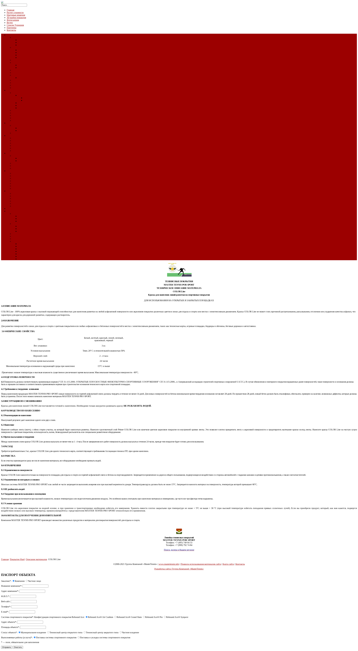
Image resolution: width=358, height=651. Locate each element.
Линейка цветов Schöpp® (24, 148)
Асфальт (22, 218)
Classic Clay (12, 191)
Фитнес (10, 171)
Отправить (6, 647)
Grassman (22, 95)
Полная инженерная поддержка (33, 254)
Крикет (15, 113)
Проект (15, 239)
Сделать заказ (24, 259)
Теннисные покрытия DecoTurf (27, 37)
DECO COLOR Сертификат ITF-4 (34, 40)
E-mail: (5, 612)
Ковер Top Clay (19, 125)
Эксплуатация (24, 130)
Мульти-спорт (19, 166)
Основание (17, 213)
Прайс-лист (17, 186)
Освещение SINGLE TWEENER (33, 226)
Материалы (17, 183)
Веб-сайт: (5, 601)
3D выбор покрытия (16, 17)
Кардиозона (18, 176)
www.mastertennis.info (169, 564)
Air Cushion (23, 50)
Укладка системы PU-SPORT (32, 158)
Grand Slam (23, 52)
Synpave (22, 57)
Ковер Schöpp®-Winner (23, 145)
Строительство (14, 211)
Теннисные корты (20, 93)
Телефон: (6, 606)
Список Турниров (15, 25)
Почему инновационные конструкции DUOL (40, 246)
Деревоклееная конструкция (25, 236)
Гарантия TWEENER (28, 231)
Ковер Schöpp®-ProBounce (25, 140)
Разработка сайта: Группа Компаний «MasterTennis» (179, 569)
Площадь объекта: (10, 627)
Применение (24, 244)
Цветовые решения (16, 15)
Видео (10, 22)
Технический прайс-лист (30, 105)
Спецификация (19, 196)
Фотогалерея (13, 20)
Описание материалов (23, 75)
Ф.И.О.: (5, 596)
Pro (19, 55)
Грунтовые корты (15, 123)
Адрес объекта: (9, 622)
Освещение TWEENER (23, 223)
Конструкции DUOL (22, 241)
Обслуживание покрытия (30, 108)
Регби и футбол (19, 110)
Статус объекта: (9, 632)
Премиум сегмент (32, 98)
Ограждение (18, 234)
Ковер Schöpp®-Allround (24, 138)
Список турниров (20, 88)
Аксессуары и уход (21, 150)
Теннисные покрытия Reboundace (28, 47)
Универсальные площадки (19, 153)
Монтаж (22, 128)
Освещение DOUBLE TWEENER (34, 228)
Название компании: (11, 586)
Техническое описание (23, 193)
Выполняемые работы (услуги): (16, 637)
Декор (15, 118)
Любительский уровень (34, 100)
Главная (10, 10)
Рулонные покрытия (22, 163)
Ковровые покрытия (16, 135)
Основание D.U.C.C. (28, 221)
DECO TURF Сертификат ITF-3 (33, 42)
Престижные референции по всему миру (37, 249)
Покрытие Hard (14, 35)
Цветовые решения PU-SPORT (32, 161)
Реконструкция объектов (18, 208)
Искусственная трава (17, 90)
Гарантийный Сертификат (25, 201)
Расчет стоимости (15, 12)
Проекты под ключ (27, 251)
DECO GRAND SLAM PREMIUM (34, 67)
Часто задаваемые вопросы (25, 203)
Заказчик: (6, 581)
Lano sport (22, 103)
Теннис (15, 70)
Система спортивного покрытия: (17, 617)
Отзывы (16, 206)
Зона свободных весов (23, 178)
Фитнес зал (17, 173)
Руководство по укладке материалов (35, 77)
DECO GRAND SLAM (29, 65)
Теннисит (17, 133)
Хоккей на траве (20, 115)
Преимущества (19, 198)
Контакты (11, 30)
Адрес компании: (10, 591)
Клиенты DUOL (26, 256)
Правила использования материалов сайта (201, 564)
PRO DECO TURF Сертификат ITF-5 (36, 45)
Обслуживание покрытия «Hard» (28, 80)
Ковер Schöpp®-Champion (24, 143)
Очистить (18, 647)
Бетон (20, 216)
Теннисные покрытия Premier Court (29, 60)
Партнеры (11, 27)
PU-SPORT (17, 156)
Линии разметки (20, 168)
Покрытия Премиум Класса (25, 62)
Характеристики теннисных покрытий (31, 72)
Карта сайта (228, 564)
